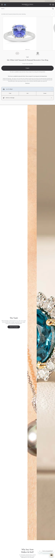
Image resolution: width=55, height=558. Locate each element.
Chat (10, 93)
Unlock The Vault (14, 327)
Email (45, 93)
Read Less (27, 83)
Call (27, 93)
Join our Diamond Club (5, 1)
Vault (27, 57)
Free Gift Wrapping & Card (49, 1)
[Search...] (53, 9)
